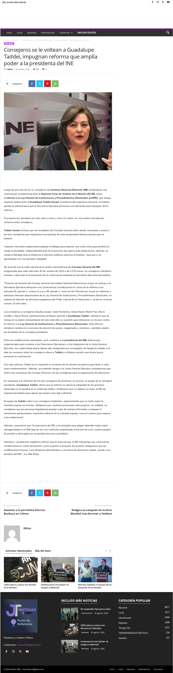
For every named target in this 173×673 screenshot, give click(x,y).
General (122, 638)
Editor (10, 69)
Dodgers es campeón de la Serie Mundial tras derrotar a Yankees (91, 511)
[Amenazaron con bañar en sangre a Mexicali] (58, 569)
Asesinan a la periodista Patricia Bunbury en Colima (24, 511)
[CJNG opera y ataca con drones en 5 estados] (21, 569)
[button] (167, 32)
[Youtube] (168, 2)
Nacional (31, 32)
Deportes (123, 623)
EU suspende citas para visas (95, 608)
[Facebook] (153, 2)
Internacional (47, 32)
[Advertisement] (57, 179)
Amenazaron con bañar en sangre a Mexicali (55, 586)
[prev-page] (106, 551)
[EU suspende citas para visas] (69, 613)
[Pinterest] (47, 83)
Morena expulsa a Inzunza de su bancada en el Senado (95, 586)
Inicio (9, 32)
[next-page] (110, 551)
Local (19, 32)
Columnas (64, 32)
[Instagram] (158, 2)
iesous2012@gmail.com (29, 645)
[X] (163, 2)
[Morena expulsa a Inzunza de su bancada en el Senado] (95, 569)
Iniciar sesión (86, 32)
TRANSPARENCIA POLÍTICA (133, 633)
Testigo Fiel (124, 628)
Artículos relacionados (19, 550)
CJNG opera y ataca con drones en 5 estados (20, 586)
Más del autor (43, 550)
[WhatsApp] (55, 83)
